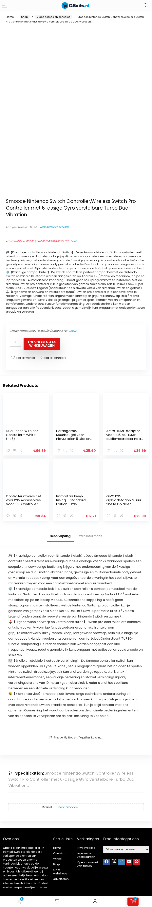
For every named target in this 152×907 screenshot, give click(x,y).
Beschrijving (60, 536)
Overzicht (60, 853)
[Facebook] (106, 862)
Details (74, 241)
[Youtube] (129, 862)
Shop (24, 17)
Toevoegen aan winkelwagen (42, 344)
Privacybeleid (86, 848)
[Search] (146, 5)
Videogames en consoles (53, 17)
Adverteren (61, 879)
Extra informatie (90, 536)
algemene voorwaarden (86, 855)
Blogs (56, 864)
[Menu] (5, 5)
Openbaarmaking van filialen (89, 864)
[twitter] (114, 862)
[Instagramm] (121, 862)
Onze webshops (60, 871)
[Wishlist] (57, 901)
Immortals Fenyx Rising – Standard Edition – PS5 (71, 500)
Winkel (57, 859)
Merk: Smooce (68, 807)
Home (10, 17)
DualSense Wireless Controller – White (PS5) (22, 434)
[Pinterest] (136, 862)
